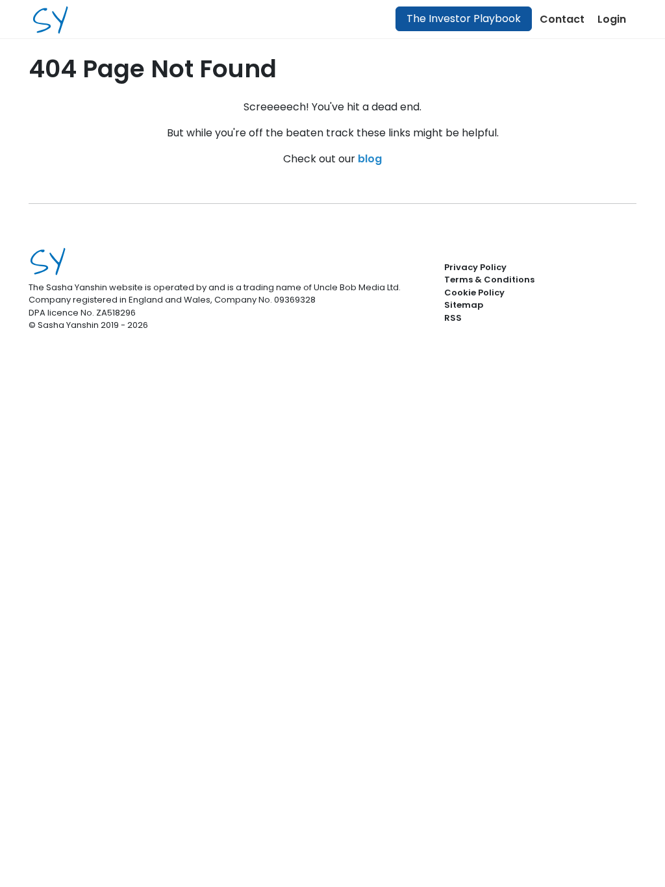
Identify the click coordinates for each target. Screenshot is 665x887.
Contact (562, 19)
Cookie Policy (474, 292)
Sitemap (463, 305)
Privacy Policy (475, 267)
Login (611, 19)
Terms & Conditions (489, 279)
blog (370, 158)
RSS (453, 318)
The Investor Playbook (464, 18)
